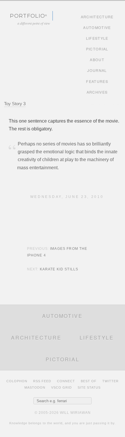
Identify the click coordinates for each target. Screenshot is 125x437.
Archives (97, 92)
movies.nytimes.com (105, 104)
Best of (89, 381)
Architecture (97, 16)
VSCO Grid (61, 387)
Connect (66, 381)
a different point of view (33, 23)
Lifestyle (97, 38)
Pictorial (97, 49)
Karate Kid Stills (59, 269)
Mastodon (34, 387)
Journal (97, 70)
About (97, 59)
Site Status (89, 387)
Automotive (97, 27)
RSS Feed (42, 381)
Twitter (110, 381)
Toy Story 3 (15, 103)
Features (97, 81)
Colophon (16, 381)
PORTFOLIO (27, 15)
